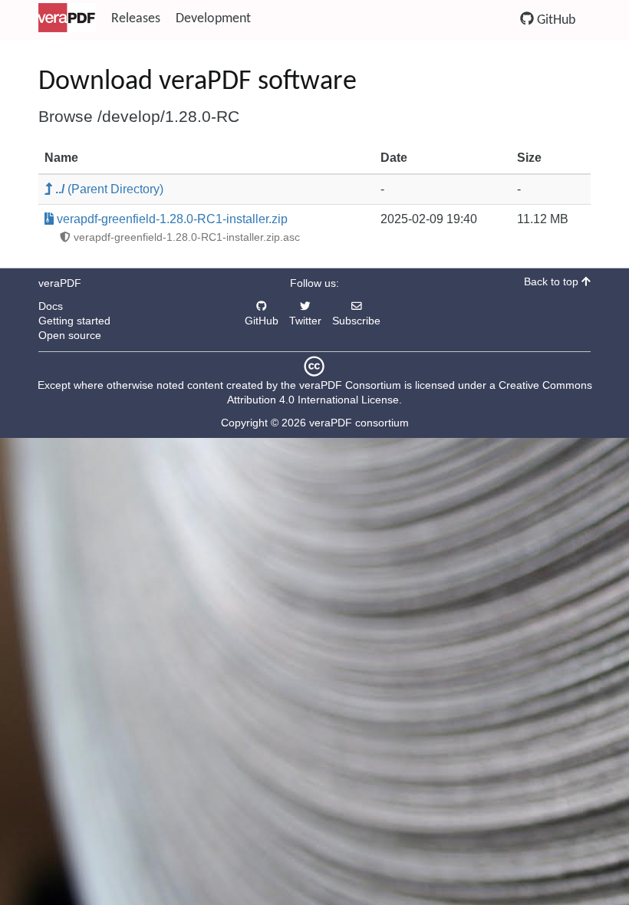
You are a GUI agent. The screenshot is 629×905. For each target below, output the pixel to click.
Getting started (74, 321)
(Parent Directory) (109, 189)
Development (213, 19)
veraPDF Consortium (350, 385)
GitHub (554, 20)
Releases (135, 19)
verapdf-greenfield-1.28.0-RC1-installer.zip (171, 218)
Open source (69, 335)
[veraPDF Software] (67, 19)
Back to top (552, 282)
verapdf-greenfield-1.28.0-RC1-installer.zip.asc (185, 237)
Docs (50, 306)
